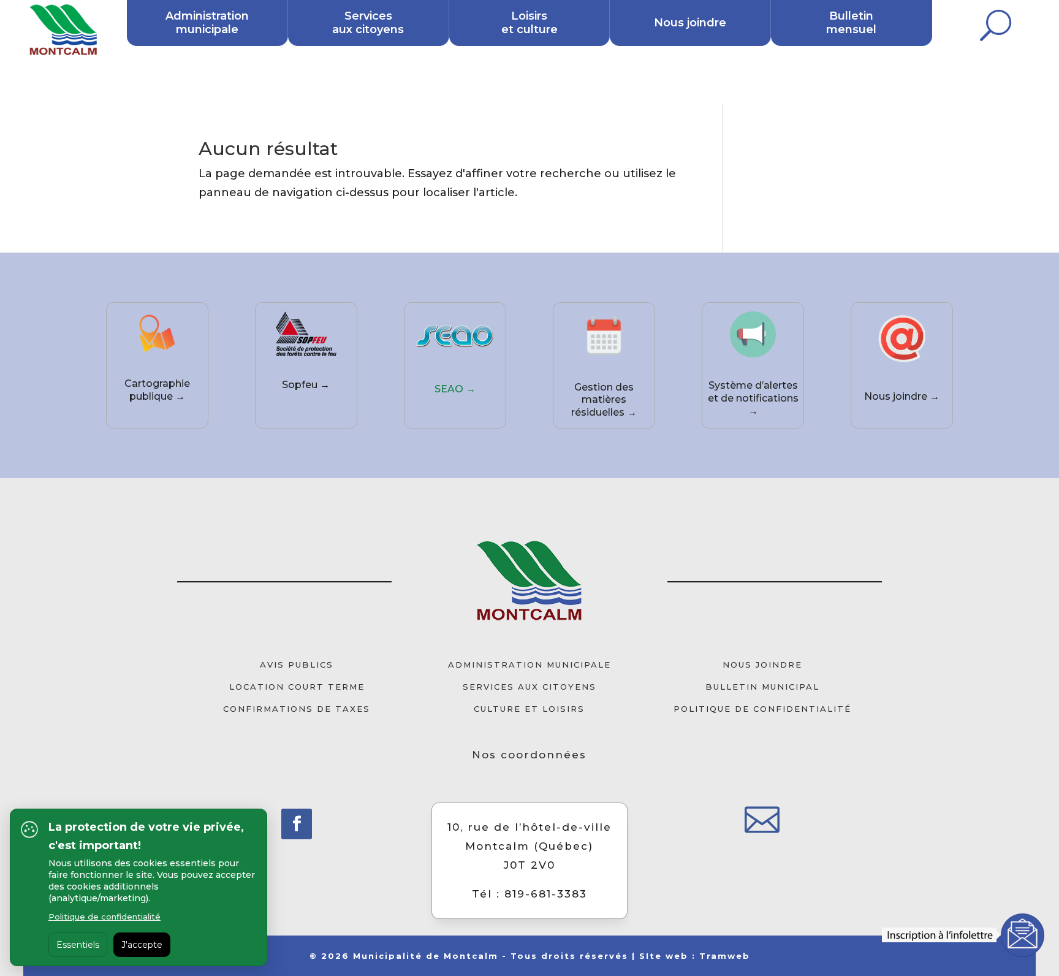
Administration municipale (207, 22)
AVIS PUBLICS (296, 664)
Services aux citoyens (368, 22)
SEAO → (455, 389)
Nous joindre (690, 22)
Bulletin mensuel (851, 22)
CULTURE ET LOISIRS (529, 709)
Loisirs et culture (529, 22)
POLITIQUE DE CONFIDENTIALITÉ (762, 709)
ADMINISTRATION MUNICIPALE (529, 664)
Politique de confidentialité (104, 916)
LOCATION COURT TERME (297, 687)
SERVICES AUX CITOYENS (529, 687)
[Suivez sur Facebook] (296, 824)
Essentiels (77, 944)
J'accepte (141, 944)
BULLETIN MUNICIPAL (762, 687)
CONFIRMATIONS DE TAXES (296, 709)
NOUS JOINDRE (762, 664)
